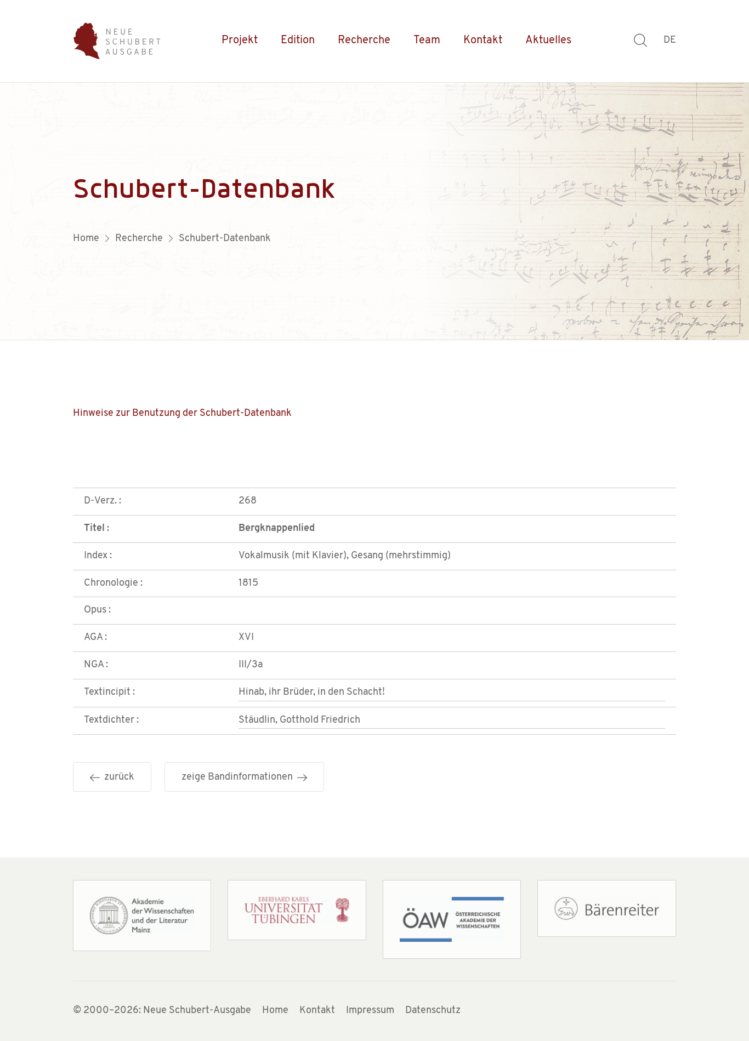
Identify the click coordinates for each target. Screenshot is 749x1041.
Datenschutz (433, 1011)
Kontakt (482, 40)
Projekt (240, 40)
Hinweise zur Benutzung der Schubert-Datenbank (182, 414)
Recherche (364, 40)
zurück (117, 777)
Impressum (370, 1011)
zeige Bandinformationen (239, 777)
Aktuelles (548, 40)
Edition (298, 40)
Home (275, 1011)
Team (426, 40)
